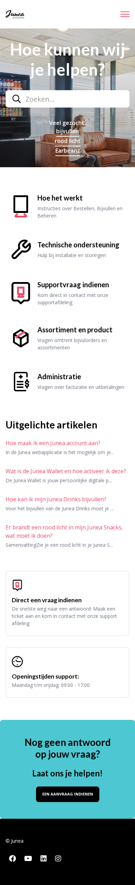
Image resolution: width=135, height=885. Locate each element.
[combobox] (67, 99)
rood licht (68, 141)
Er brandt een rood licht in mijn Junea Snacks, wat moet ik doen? (64, 531)
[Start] (15, 14)
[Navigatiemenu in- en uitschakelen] (125, 14)
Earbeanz (67, 150)
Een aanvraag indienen (67, 794)
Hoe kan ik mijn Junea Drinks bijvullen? (56, 499)
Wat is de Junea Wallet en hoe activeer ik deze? (66, 471)
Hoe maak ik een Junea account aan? (53, 443)
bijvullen (67, 131)
